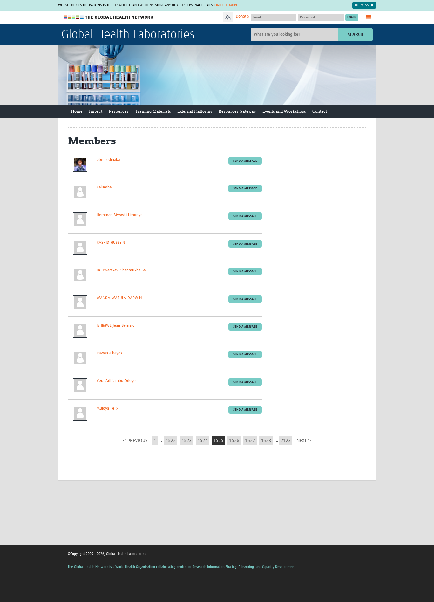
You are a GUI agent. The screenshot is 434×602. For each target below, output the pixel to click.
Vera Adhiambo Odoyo (116, 381)
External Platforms (194, 111)
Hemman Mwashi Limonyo (120, 215)
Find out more (226, 5)
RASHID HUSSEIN (111, 243)
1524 (202, 440)
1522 (171, 440)
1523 (186, 440)
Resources (119, 111)
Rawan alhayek (109, 353)
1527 (250, 440)
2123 (286, 440)
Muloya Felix (107, 409)
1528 (266, 440)
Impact (95, 111)
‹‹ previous (135, 440)
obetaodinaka (108, 160)
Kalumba (104, 187)
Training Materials (153, 111)
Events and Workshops (284, 111)
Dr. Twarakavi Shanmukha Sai (121, 270)
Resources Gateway (237, 111)
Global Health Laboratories (128, 35)
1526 (234, 440)
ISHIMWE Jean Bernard (116, 326)
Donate (242, 16)
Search (355, 34)
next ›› (303, 440)
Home (77, 111)
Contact (319, 111)
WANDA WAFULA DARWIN (119, 298)
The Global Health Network (108, 17)
